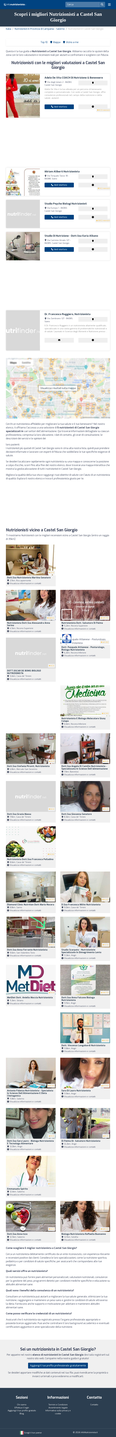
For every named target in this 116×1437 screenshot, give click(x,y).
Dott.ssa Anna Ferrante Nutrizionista (27, 949)
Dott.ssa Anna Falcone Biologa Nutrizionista (78, 999)
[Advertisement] (58, 142)
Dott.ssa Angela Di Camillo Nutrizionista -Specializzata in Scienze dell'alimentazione (84, 767)
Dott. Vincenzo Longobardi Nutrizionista (83, 1045)
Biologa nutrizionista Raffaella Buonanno (83, 1234)
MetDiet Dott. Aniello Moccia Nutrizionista (30, 997)
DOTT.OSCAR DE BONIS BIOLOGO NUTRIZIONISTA (24, 672)
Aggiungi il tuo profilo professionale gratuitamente (58, 1365)
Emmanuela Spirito (17, 1188)
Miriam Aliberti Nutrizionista (62, 171)
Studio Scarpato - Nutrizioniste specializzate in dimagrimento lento (81, 951)
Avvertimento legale (58, 1407)
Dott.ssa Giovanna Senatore (76, 814)
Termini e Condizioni (58, 1404)
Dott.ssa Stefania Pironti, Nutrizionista (28, 766)
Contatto (94, 1404)
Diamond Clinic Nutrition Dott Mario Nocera (30, 904)
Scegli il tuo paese (33, 1432)
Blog (22, 1413)
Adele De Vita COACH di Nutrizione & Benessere (74, 77)
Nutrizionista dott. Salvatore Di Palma (82, 623)
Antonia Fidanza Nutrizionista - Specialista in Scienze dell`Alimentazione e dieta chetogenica (30, 1093)
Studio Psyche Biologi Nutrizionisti (66, 203)
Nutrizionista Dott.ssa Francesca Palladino (30, 859)
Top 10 (44, 42)
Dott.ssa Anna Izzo (17, 1234)
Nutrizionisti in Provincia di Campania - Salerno (39, 28)
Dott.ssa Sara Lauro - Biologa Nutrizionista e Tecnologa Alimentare (30, 1142)
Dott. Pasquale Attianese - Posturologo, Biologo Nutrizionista (83, 648)
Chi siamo (21, 1404)
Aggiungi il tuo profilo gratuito (22, 1410)
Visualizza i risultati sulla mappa (58, 388)
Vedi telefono (60, 106)
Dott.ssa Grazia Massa (19, 814)
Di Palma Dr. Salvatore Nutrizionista (80, 1141)
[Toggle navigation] (109, 5)
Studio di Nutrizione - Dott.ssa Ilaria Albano (71, 236)
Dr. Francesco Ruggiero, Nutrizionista (67, 314)
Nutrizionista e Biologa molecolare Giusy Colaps (83, 720)
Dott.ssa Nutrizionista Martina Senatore (29, 577)
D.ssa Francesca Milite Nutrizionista (80, 904)
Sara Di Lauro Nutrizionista (76, 1090)
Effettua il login (21, 1407)
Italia (8, 28)
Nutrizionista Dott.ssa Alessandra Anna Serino (28, 624)
